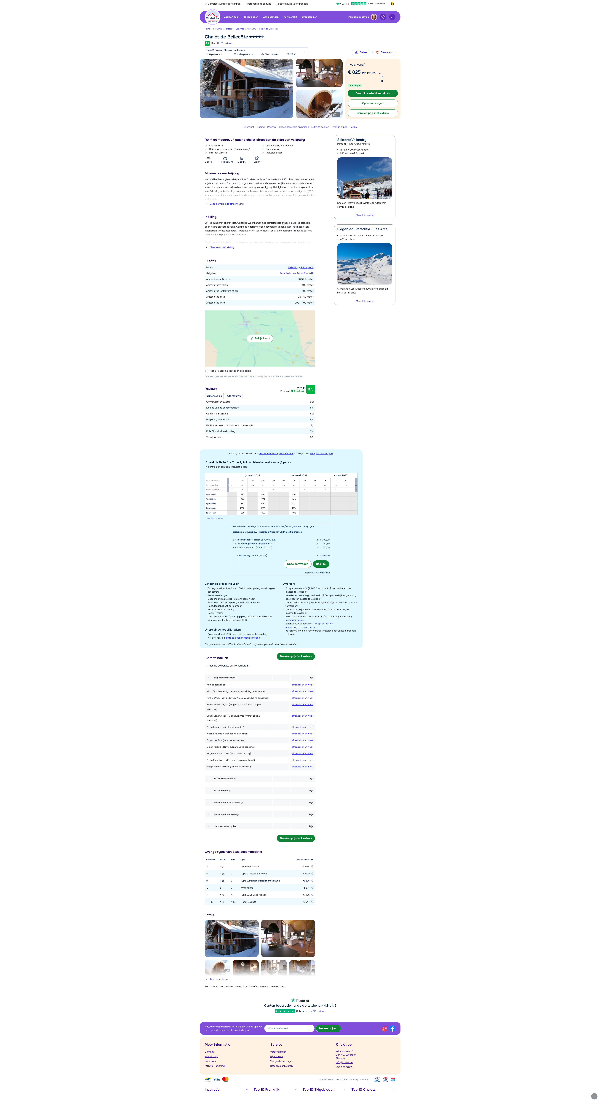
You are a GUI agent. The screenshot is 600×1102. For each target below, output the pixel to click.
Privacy (354, 1079)
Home (207, 28)
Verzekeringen (278, 1051)
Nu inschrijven (328, 1028)
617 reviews (318, 1011)
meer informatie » (294, 620)
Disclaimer (341, 1079)
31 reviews (226, 43)
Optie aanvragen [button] (372, 103)
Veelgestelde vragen (281, 1061)
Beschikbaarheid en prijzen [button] (373, 93)
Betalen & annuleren (281, 1065)
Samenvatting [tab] (214, 396)
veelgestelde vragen (321, 453)
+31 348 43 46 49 (268, 453)
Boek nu (321, 564)
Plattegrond (307, 267)
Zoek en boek (231, 17)
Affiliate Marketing (215, 1065)
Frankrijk (217, 28)
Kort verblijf (290, 17)
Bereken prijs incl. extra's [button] (373, 113)
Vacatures (210, 1061)
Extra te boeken (320, 127)
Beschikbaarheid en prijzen (294, 127)
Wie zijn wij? (211, 1056)
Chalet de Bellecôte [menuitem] (268, 28)
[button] (260, 338)
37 (338, 114)
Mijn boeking (277, 1056)
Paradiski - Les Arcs (234, 28)
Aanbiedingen (271, 17)
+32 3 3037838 (344, 1067)
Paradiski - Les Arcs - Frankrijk (297, 273)
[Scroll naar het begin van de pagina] (594, 1096)
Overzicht (248, 127)
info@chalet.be (344, 1062)
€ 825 (354, 72)
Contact (209, 1051)
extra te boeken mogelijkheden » (244, 637)
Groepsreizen (309, 17)
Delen (363, 52)
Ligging (261, 127)
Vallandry (251, 28)
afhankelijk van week (302, 684)
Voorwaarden (326, 1079)
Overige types (339, 127)
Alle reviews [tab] (234, 396)
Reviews (272, 127)
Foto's (353, 127)
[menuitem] (209, 28)
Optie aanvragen (297, 564)
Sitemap (364, 1079)
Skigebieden (251, 17)
